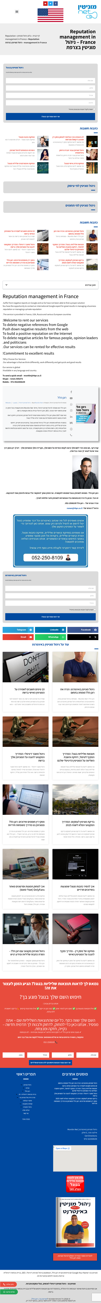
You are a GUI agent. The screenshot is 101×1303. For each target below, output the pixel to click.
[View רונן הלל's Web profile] (71, 429)
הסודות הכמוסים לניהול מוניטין (22, 150)
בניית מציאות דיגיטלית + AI (27, 1094)
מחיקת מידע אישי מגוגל (74, 163)
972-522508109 (90, 1139)
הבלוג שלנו (25, 1110)
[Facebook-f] (55, 3)
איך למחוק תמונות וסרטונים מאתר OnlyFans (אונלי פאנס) (27, 888)
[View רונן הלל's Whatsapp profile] (71, 404)
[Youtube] (45, 3)
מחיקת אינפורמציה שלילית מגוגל (21, 163)
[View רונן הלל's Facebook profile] (71, 392)
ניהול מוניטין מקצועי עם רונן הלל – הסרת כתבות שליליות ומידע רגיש (27, 952)
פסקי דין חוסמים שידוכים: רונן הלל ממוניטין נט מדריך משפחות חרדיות (20, 261)
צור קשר (26, 1113)
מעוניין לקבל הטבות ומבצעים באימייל (81, 109)
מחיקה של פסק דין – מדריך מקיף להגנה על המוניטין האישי (77, 952)
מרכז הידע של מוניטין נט (27, 1097)
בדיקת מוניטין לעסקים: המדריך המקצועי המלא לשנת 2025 (71, 261)
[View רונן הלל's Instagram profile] (71, 410)
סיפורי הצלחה (27, 1101)
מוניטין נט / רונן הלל (39, 1298)
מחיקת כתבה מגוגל (27, 137)
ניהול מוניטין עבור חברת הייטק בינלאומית (71, 151)
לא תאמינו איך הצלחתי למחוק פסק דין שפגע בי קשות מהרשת (68, 138)
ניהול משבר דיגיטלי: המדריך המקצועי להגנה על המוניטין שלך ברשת (19, 245)
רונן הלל (62, 397)
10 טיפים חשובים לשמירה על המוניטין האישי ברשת (19, 232)
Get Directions (91, 1135)
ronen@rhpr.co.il (75, 508)
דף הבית (36, 35)
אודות (27, 1088)
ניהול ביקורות (27, 1107)
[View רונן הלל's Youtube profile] (71, 398)
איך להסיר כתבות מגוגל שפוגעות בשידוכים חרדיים (77, 888)
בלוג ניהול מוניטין (24, 35)
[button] (17, 12)
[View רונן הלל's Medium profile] (71, 423)
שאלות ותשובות (27, 1104)
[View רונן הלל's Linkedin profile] (71, 416)
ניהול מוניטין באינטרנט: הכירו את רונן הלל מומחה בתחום (69, 232)
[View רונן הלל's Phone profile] (71, 435)
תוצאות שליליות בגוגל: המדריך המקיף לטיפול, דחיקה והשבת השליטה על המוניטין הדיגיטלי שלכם (68, 247)
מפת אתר (26, 1119)
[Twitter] (50, 3)
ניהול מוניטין (27, 1085)
